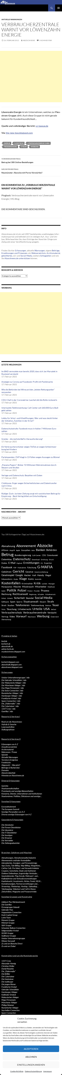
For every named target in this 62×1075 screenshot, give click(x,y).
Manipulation (6, 587)
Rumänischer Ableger (9, 693)
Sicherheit (19, 597)
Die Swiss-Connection (10, 690)
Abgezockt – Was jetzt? (10, 765)
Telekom (48, 605)
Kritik (37, 583)
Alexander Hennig (8, 963)
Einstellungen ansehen (31, 1064)
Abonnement (26, 546)
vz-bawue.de (42, 125)
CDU (44, 555)
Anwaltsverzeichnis (9, 747)
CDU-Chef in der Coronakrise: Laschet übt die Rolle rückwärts (29, 400)
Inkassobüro (6, 579)
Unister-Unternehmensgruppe (13, 677)
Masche (17, 586)
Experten (48, 563)
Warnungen (39, 250)
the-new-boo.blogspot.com (19, 132)
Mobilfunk (51, 587)
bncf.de (4, 641)
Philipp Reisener (7, 1005)
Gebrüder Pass (7, 909)
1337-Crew (6, 708)
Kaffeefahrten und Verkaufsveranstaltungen (19, 878)
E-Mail (11, 562)
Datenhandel (52, 555)
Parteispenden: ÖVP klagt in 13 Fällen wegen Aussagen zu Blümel (30, 457)
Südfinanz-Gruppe (8, 935)
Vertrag (4, 616)
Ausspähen (25, 550)
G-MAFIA (45, 567)
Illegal (48, 575)
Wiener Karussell (8, 941)
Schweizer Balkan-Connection (13, 928)
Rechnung (6, 594)
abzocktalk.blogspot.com (11, 664)
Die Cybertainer (7, 706)
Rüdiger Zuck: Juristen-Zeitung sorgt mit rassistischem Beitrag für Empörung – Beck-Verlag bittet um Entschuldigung (30, 494)
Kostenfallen (10, 583)
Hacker (27, 575)
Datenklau (6, 559)
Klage (23, 578)
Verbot (53, 609)
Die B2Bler (5, 974)
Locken (44, 584)
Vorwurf (21, 616)
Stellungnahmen (7, 729)
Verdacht (52, 612)
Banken (40, 550)
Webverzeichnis (38, 253)
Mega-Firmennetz (8, 1000)
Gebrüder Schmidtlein (10, 989)
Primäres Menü (58, 7)
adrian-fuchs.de (7, 649)
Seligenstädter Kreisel (10, 930)
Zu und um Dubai (8, 946)
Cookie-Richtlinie (16, 1071)
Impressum (47, 1071)
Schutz (3, 598)
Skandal (30, 598)
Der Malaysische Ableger (11, 682)
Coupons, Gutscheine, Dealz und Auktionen (18, 871)
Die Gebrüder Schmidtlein (11, 680)
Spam (12, 601)
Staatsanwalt (31, 601)
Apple (18, 550)
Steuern (43, 602)
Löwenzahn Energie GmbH (39, 143)
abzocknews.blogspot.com (11, 667)
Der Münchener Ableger (11, 685)
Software (5, 602)
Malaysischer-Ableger (10, 997)
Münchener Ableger (9, 1002)
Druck (51, 559)
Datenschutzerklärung (33, 1071)
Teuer (55, 605)
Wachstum (32, 617)
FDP (14, 568)
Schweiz (10, 598)
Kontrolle (38, 579)
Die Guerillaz (6, 904)
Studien (10, 605)
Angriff (12, 550)
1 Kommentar (45, 40)
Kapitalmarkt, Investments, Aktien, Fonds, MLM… (21, 881)
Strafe (50, 601)
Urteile (37, 609)
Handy (40, 575)
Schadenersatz (50, 594)
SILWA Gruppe (7, 933)
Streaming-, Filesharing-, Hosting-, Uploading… (19, 886)
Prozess (45, 590)
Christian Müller (7, 966)
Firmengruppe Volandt (10, 907)
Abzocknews (29, 40)
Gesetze (29, 571)
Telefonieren (22, 605)
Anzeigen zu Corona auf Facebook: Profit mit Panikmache (27, 382)
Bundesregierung (23, 555)
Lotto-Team (6, 917)
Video (12, 616)
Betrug (7, 554)
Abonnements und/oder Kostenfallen (16, 860)
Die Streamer (6, 838)
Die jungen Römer (8, 984)
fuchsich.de (5, 643)
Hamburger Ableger (9, 695)
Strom (24, 147)
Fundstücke (6, 762)
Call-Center (36, 555)
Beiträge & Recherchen (10, 767)
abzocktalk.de (7, 646)
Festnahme (22, 568)
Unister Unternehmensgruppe (13, 938)
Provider (37, 591)
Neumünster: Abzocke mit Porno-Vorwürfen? (21, 171)
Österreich (55, 617)
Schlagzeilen (45, 255)
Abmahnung (8, 546)
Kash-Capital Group (9, 915)
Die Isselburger (7, 981)
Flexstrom (19, 143)
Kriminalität (27, 583)
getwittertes (6, 255)
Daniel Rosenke (7, 968)
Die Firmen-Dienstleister (11, 827)
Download (36, 559)
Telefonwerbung (37, 605)
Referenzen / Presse (9, 752)
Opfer (3, 591)
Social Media (43, 598)
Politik (11, 590)
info (28, 677)
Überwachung (6, 619)
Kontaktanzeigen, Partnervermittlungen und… (20, 883)
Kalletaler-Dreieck (8, 994)
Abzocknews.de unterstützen (17, 258)
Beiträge (55, 250)
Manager (51, 584)
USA (47, 609)
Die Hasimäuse (7, 979)
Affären (4, 550)
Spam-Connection (8, 701)
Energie (7, 143)
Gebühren (6, 571)
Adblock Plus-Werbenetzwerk (13, 902)
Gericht (18, 571)
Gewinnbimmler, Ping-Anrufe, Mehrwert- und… (20, 876)
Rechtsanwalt (20, 594)
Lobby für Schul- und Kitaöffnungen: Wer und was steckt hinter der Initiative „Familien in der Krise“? (29, 419)
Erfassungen (20, 250)
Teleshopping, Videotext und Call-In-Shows (18, 889)
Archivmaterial (53, 253)
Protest (30, 591)
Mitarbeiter (40, 586)
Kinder (16, 579)
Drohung (44, 559)
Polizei (21, 590)
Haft (34, 575)
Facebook (6, 567)
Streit (3, 605)
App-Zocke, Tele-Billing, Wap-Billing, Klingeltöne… (21, 865)
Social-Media (26, 255)
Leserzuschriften (7, 727)
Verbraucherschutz (11, 612)
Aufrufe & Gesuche (8, 724)
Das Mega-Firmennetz (10, 688)
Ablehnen (31, 1057)
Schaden (41, 594)
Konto (31, 579)
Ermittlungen (31, 562)
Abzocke (45, 545)
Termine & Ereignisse (9, 760)
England (19, 563)
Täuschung (12, 609)
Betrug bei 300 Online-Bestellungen (17, 160)
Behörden (51, 550)
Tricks (3, 609)
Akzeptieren (31, 1049)
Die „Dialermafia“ (8, 703)
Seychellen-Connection (10, 1010)
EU (42, 563)
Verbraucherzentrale (34, 612)
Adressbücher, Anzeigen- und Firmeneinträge (19, 863)
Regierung (32, 594)
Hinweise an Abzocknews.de (12, 775)
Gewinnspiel (7, 575)
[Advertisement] (31, 76)
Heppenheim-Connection (11, 912)
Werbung (35, 147)
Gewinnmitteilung (41, 572)
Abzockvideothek (8, 773)
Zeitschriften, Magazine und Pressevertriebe (18, 891)
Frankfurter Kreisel (9, 698)
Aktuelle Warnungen (11, 19)
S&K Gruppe (6, 925)
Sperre (19, 602)
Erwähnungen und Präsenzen (14, 253)
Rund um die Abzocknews (11, 721)
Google (19, 575)
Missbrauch (28, 586)
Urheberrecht (24, 609)
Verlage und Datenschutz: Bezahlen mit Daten (21, 475)
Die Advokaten (7, 825)
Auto (33, 550)
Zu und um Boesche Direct (11, 943)
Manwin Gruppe (7, 920)
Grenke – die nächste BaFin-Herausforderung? (22, 439)
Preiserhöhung (10, 147)
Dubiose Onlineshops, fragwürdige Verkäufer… (19, 873)
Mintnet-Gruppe (7, 922)
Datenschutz (22, 559)
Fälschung (31, 567)
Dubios (4, 563)
